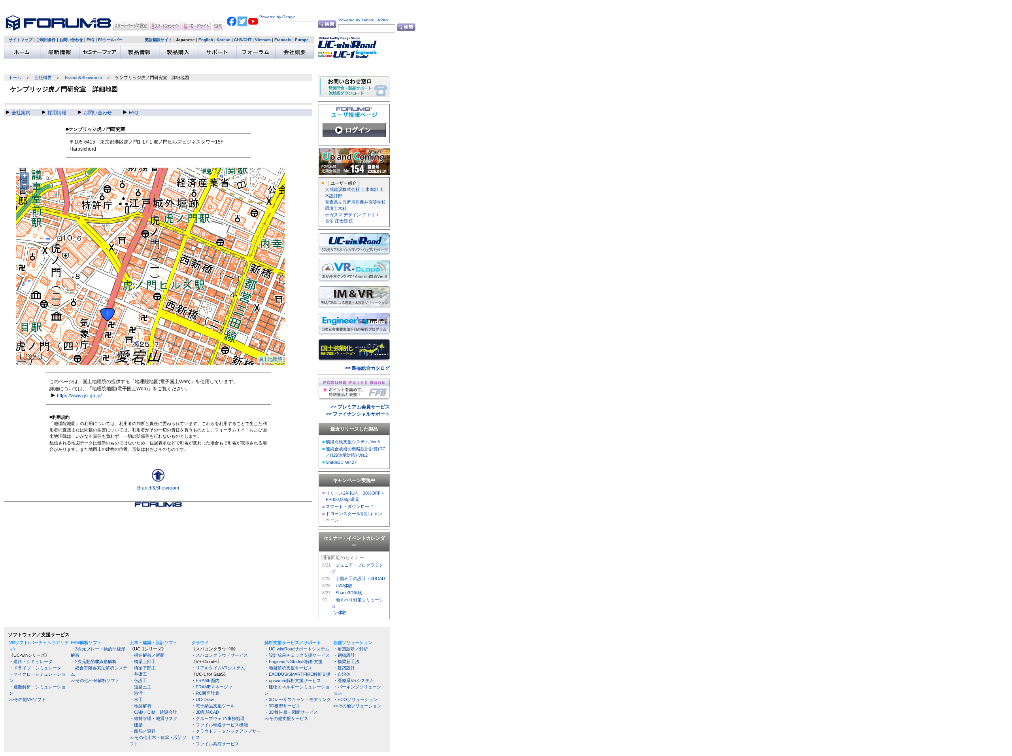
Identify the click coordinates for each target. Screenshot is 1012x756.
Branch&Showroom (83, 77)
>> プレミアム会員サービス (360, 407)
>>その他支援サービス (286, 718)
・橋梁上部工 (143, 661)
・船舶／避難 (143, 731)
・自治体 (342, 674)
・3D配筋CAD (205, 712)
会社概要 (43, 77)
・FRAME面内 (205, 680)
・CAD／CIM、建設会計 (153, 712)
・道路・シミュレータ (31, 661)
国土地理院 (270, 359)
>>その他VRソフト (27, 699)
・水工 (136, 699)
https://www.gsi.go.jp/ (79, 396)
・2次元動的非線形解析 (94, 661)
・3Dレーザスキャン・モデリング (297, 699)
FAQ (90, 40)
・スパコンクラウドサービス (219, 655)
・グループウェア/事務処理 (218, 718)
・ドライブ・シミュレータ (35, 667)
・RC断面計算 (205, 693)
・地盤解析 (140, 705)
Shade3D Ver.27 (341, 462)
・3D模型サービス (282, 705)
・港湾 (136, 693)
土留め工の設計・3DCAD (360, 578)
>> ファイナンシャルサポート (358, 414)
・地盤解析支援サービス (288, 667)
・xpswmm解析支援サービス (292, 680)
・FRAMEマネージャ (211, 686)
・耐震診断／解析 (350, 648)
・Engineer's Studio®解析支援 (293, 661)
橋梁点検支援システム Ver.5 (353, 441)
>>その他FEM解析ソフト (95, 680)
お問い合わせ (71, 40)
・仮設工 (138, 680)
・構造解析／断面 (147, 655)
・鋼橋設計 (344, 655)
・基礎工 (138, 674)
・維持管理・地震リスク (153, 718)
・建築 (136, 724)
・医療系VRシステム (353, 680)
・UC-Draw (202, 699)
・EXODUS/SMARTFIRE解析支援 (297, 674)
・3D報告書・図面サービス (291, 712)
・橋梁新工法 (346, 661)
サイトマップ (20, 40)
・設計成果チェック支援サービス (297, 655)
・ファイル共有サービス (215, 743)
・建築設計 (344, 667)
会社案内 (20, 112)
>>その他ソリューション (357, 705)
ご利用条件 (46, 40)
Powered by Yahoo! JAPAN (362, 20)
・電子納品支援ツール (213, 705)
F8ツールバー (110, 40)
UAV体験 (344, 585)
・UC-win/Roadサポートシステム (296, 648)
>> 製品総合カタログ (367, 368)
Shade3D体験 (349, 592)
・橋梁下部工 (143, 667)
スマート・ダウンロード (350, 506)
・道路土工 (140, 686)
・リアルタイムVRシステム (218, 667)
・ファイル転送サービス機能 (219, 724)
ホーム (14, 77)
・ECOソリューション (355, 699)
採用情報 (56, 112)
